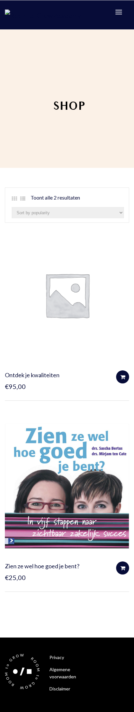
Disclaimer (59, 688)
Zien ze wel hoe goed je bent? (42, 566)
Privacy (56, 657)
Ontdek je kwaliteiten (32, 375)
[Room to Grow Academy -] (43, 14)
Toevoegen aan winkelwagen (122, 376)
